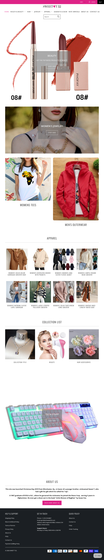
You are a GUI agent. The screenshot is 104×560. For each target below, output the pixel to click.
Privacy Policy (9, 529)
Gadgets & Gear (60, 12)
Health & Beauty (17, 12)
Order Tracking (73, 529)
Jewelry (37, 12)
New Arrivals (74, 12)
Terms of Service (10, 525)
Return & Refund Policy (12, 522)
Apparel (47, 12)
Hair (29, 12)
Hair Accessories (84, 346)
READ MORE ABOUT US (52, 503)
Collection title (20, 346)
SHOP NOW (52, 66)
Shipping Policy (9, 518)
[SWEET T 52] (52, 6)
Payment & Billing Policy (12, 544)
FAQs (6, 536)
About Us (84, 12)
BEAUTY (52, 346)
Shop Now (52, 133)
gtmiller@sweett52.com (48, 520)
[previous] (7, 62)
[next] (96, 62)
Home (6, 12)
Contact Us (95, 12)
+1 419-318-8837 (46, 518)
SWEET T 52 (13, 550)
